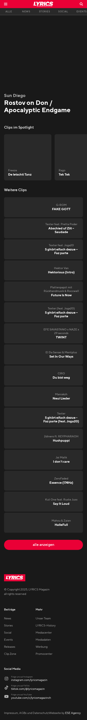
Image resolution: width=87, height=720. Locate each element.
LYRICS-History (46, 625)
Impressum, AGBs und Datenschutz (26, 713)
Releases (9, 647)
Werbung (42, 647)
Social (7, 633)
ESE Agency (73, 713)
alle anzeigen (43, 544)
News (7, 618)
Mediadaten (43, 640)
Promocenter (44, 654)
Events (8, 640)
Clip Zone (10, 654)
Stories (8, 625)
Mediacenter (44, 633)
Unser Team (43, 618)
